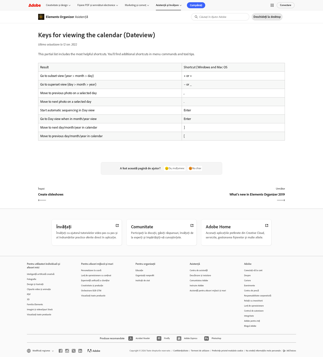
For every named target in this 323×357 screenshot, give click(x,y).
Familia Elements (35, 304)
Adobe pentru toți (252, 321)
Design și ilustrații (35, 284)
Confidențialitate (180, 350)
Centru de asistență (199, 270)
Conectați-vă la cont (253, 270)
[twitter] (74, 351)
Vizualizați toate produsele (39, 314)
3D (28, 299)
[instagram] (67, 351)
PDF (29, 294)
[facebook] (60, 351)
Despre (247, 275)
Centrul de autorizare (254, 310)
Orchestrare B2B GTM (91, 290)
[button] (272, 5)
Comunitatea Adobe (199, 280)
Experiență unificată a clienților (95, 280)
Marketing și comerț (135, 5)
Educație (139, 270)
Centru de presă (251, 290)
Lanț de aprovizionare (254, 305)
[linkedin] (80, 351)
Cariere (247, 280)
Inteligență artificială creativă (40, 274)
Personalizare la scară (91, 270)
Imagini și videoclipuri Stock (40, 309)
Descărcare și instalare (200, 275)
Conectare (285, 5)
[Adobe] (34, 5)
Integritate (249, 316)
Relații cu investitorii (253, 300)
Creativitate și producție (92, 285)
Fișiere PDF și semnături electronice (96, 5)
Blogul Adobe (250, 326)
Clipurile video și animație (39, 289)
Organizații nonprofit (145, 275)
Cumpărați (196, 5)
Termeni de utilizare (200, 350)
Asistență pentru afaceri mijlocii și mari (208, 290)
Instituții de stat (143, 280)
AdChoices (291, 350)
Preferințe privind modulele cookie (227, 350)
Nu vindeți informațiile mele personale (263, 350)
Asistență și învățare (167, 5)
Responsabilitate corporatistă (257, 295)
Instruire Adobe (197, 285)
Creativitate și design (57, 5)
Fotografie (31, 279)
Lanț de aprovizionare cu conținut (96, 275)
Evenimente (249, 285)
